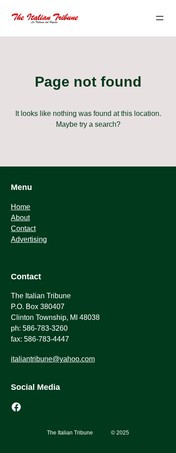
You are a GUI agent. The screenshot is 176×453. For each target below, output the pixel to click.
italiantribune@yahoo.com (53, 359)
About (20, 218)
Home (20, 207)
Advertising (29, 239)
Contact (23, 228)
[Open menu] (159, 18)
